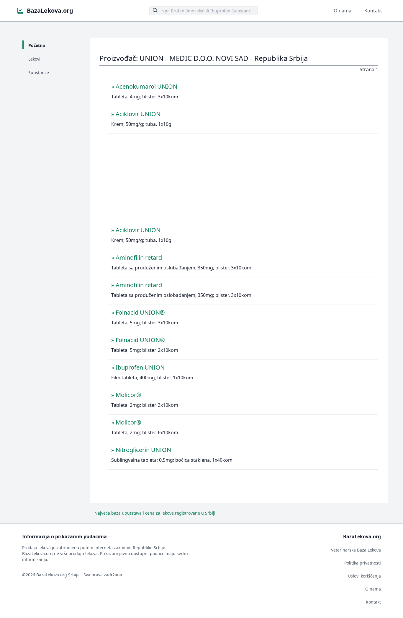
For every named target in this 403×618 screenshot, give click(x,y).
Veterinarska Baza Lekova (356, 550)
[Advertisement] (243, 181)
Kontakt (373, 10)
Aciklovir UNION (138, 114)
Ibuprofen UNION (140, 367)
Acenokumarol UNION (146, 86)
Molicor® (128, 395)
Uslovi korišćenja (364, 576)
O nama (342, 10)
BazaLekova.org (50, 10)
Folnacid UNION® (140, 312)
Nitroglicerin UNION (143, 450)
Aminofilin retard (139, 257)
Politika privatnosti (362, 563)
